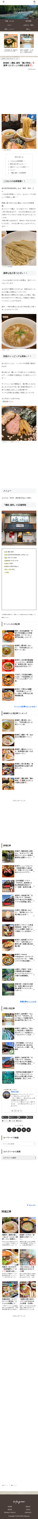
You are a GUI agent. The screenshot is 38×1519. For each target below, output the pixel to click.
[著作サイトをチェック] (12, 1110)
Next (36, 44)
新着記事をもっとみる (28, 1001)
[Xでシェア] (9, 1130)
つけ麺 (13, 1121)
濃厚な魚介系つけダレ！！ (18, 164)
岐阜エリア (14, 1117)
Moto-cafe (15, 1092)
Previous (2, 44)
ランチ (6, 1121)
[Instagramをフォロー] (15, 1110)
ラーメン (22, 1117)
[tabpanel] (10, 43)
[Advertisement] (19, 91)
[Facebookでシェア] (14, 1130)
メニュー (13, 170)
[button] (28, 1130)
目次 (16, 157)
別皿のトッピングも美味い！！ (20, 167)
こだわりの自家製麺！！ (17, 161)
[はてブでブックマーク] (19, 1130)
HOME (10, 1506)
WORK (10, 1509)
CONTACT (28, 1512)
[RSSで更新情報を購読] (21, 1110)
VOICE (28, 1509)
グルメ (6, 1117)
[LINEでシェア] (24, 1130)
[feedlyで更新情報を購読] (18, 1110)
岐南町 (30, 1117)
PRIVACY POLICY (10, 1512)
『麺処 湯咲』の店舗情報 (18, 173)
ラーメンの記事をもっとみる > (25, 706)
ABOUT (28, 1506)
